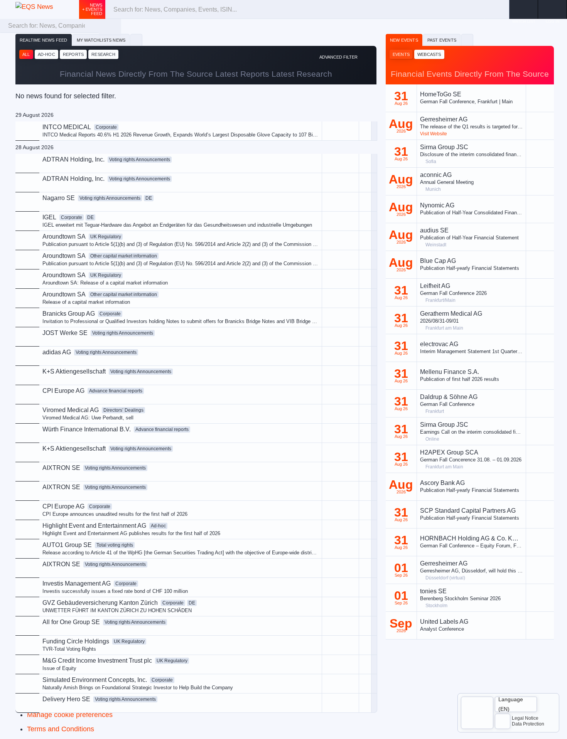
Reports (73, 54)
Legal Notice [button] (525, 718)
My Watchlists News (101, 40)
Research (103, 54)
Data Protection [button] (528, 724)
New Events (404, 40)
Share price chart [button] (307, 193)
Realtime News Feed (44, 40)
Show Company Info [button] (310, 180)
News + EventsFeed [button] (92, 9)
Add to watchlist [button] (306, 167)
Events (401, 54)
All (26, 54)
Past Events (441, 40)
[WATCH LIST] (523, 9)
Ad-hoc (46, 54)
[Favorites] (136, 40)
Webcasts (429, 54)
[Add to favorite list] (365, 221)
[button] (552, 9)
